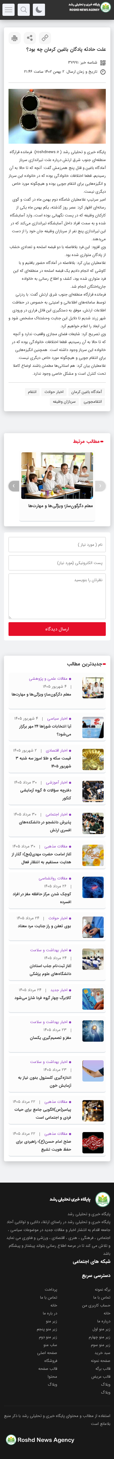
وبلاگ (105, 1384)
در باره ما (50, 1313)
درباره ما (103, 1321)
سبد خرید (102, 1353)
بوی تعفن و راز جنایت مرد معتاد (44, 926)
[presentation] (100, 486)
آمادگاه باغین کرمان (86, 392)
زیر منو (51, 1321)
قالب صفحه (47, 1369)
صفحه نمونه (100, 1361)
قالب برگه (102, 1369)
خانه (53, 1305)
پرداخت (51, 1289)
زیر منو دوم (48, 1337)
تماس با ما (101, 1297)
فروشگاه (50, 1361)
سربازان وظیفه (64, 401)
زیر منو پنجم (47, 1329)
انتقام (32, 392)
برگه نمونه (102, 1289)
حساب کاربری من (96, 1305)
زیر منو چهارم (99, 1337)
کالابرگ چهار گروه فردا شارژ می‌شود (43, 998)
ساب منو (50, 1345)
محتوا (52, 1376)
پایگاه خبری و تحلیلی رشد (84, 152)
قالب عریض (100, 1376)
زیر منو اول (101, 1329)
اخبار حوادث (54, 392)
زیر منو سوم (100, 1345)
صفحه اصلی (47, 1353)
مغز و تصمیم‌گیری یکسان (50, 1038)
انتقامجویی (93, 401)
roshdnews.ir (47, 152)
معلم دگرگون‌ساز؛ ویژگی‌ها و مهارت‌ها (60, 506)
